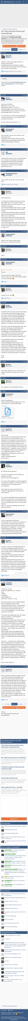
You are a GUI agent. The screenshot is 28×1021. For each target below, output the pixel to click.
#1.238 (25, 537)
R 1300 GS (7, 939)
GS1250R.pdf (5, 416)
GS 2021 (6, 961)
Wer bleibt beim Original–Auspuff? (13, 968)
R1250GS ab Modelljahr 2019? (12, 954)
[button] (1, 2)
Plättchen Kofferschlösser (11, 908)
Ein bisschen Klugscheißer (11, 833)
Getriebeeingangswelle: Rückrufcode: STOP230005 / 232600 (14, 972)
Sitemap (9, 1012)
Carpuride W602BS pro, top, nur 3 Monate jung (14, 850)
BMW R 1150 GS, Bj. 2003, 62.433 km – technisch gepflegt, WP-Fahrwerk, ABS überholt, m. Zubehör (15, 871)
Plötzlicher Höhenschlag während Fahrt (15, 897)
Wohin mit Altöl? (8, 919)
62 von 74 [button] (14, 49)
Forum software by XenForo (12, 1016)
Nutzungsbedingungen (17, 1012)
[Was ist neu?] (23, 1)
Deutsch (11, 1010)
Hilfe (14, 1014)
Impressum (3, 1012)
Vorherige (7, 49)
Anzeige (4, 78)
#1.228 (25, 246)
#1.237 (25, 511)
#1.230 (25, 286)
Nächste (21, 49)
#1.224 (25, 149)
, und (12, 71)
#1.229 (25, 259)
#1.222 (25, 95)
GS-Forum (4, 1010)
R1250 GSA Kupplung (10, 916)
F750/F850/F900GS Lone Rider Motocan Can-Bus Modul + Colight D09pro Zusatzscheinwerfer (15, 856)
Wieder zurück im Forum (11, 901)
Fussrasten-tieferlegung (10, 926)
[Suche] (26, 1)
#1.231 (25, 302)
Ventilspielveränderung (10, 829)
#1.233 (25, 378)
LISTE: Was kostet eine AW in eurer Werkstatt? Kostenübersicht (12, 746)
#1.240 (25, 666)
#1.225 (25, 170)
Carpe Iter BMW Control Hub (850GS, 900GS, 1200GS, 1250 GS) (15, 862)
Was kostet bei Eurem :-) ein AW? (11, 787)
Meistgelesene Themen (8, 932)
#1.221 (25, 53)
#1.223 (25, 126)
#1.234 (25, 391)
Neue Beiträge (5, 823)
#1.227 (25, 231)
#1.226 (25, 188)
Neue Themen (5, 891)
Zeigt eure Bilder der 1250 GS (12, 935)
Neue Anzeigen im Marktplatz (10, 847)
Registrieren (14, 819)
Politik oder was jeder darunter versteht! (15, 826)
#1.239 (25, 580)
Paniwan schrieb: (6, 269)
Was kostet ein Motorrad (9, 778)
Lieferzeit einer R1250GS (11, 964)
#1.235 (25, 426)
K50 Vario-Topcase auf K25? (11, 923)
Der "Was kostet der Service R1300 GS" (13, 758)
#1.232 (25, 361)
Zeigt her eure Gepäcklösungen (12, 957)
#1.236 (25, 462)
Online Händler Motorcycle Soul (13, 905)
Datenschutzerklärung (6, 1014)
